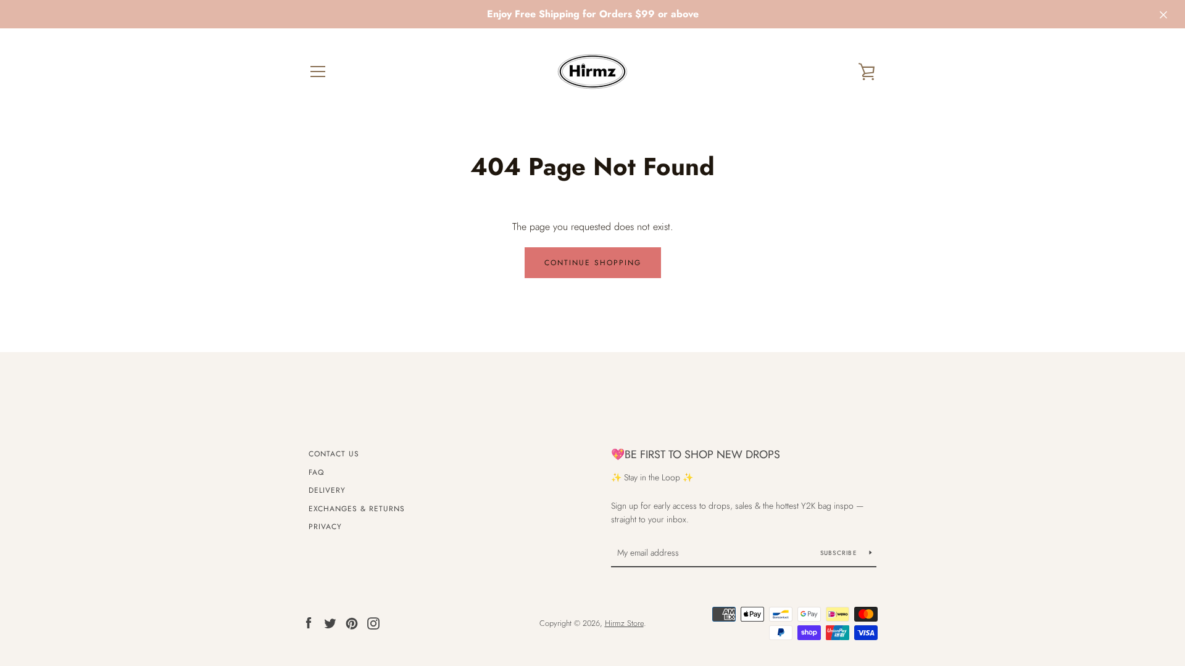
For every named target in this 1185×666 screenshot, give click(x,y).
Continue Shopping (592, 262)
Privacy (325, 526)
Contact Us (334, 453)
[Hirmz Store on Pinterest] (352, 622)
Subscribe (840, 552)
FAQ (316, 472)
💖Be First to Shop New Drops (695, 454)
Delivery (327, 490)
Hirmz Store (624, 623)
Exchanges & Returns (357, 508)
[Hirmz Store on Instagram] (373, 622)
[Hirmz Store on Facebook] (308, 622)
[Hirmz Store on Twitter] (330, 622)
